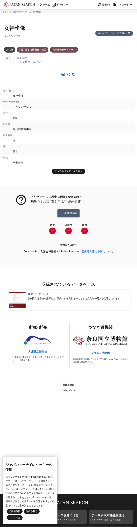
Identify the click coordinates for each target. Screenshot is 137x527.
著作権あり (71, 213)
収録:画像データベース (64, 49)
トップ (6, 12)
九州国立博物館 (37, 351)
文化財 (9, 49)
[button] (123, 4)
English (106, 4)
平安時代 (24, 61)
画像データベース (21, 12)
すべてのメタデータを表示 (68, 171)
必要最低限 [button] (15, 511)
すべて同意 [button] (15, 517)
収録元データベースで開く (112, 33)
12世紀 (37, 61)
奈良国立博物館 (100, 353)
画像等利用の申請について (97, 251)
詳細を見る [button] (32, 511)
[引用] (63, 74)
